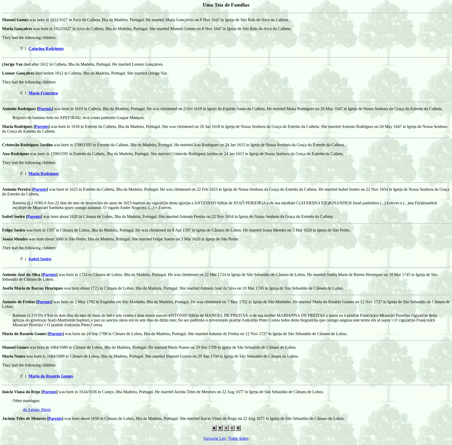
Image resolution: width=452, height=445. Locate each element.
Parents (45, 108)
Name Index (238, 438)
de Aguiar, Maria (37, 409)
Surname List (214, 438)
